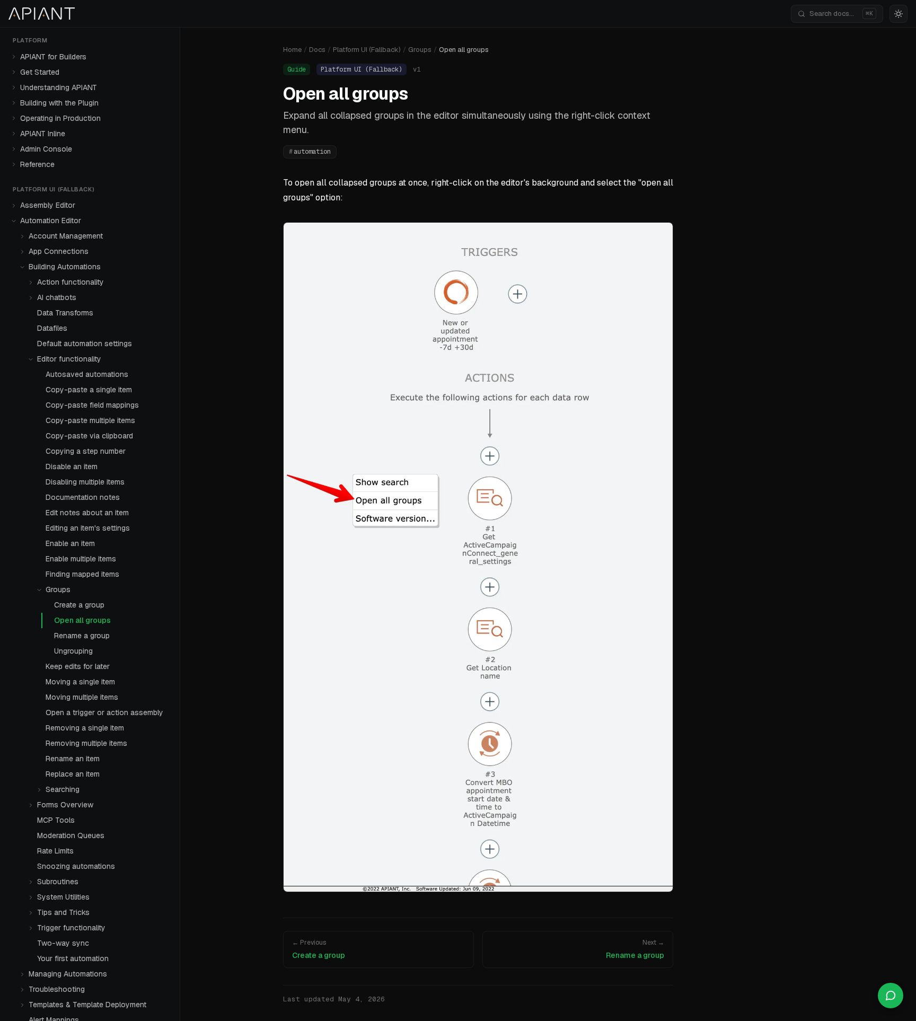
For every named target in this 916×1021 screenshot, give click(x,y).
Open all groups (82, 620)
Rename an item (73, 758)
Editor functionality (69, 359)
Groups (58, 589)
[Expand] (13, 56)
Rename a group (82, 635)
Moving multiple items (82, 697)
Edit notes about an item (87, 512)
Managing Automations (68, 974)
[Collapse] (13, 221)
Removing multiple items (86, 743)
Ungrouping (73, 651)
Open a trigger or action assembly (104, 712)
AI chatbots (56, 297)
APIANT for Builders (53, 56)
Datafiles (52, 328)
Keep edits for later (78, 666)
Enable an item (70, 543)
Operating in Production (60, 118)
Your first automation (73, 958)
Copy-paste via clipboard (89, 436)
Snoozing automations (76, 866)
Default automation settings (84, 343)
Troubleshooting (57, 989)
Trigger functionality (71, 927)
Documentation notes (83, 497)
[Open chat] (890, 995)
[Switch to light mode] (898, 14)
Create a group (79, 605)
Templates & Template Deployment (87, 1004)
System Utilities (63, 897)
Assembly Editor (47, 205)
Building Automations (65, 266)
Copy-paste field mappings (92, 405)
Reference (37, 164)
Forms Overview (65, 804)
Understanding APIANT (58, 87)
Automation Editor (50, 220)
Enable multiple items (81, 559)
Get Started (39, 72)
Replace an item (73, 774)
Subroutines (57, 881)
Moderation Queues (70, 835)
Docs (317, 49)
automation (310, 151)
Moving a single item (80, 681)
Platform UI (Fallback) (367, 49)
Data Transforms (65, 313)
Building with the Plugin (59, 103)
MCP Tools (56, 820)
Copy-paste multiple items (90, 420)
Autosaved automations (87, 374)
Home (292, 49)
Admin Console (46, 149)
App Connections (59, 251)
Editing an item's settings (88, 528)
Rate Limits (55, 851)
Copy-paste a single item (89, 389)
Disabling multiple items (85, 482)
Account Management (66, 236)
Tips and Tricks (63, 912)
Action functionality (70, 282)
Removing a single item (85, 728)
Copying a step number (86, 451)
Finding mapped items (82, 574)
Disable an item (72, 466)
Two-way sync (63, 943)
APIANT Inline (42, 133)
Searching (63, 789)
